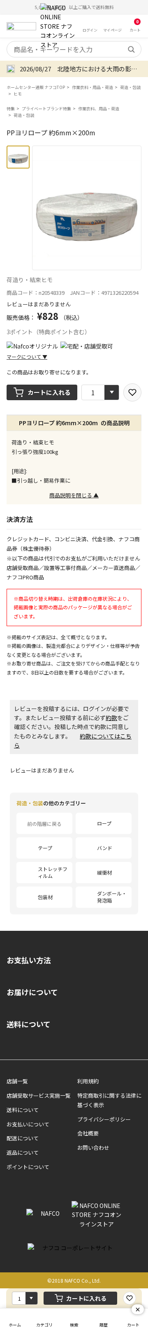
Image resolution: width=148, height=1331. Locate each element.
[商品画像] (18, 157)
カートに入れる (49, 392)
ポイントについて (28, 1167)
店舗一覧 (17, 1081)
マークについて (27, 356)
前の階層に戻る (44, 823)
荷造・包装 (130, 87)
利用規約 (88, 1081)
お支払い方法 (29, 960)
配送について (23, 1138)
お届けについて (32, 992)
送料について (29, 1024)
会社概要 (88, 1133)
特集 (11, 108)
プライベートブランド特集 (46, 108)
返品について (23, 1152)
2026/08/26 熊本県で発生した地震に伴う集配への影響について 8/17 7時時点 (83, 68)
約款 (111, 717)
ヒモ (18, 94)
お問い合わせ (93, 1147)
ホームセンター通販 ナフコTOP (36, 87)
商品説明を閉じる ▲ (74, 495)
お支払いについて (28, 1124)
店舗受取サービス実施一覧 (39, 1095)
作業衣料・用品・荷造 (92, 87)
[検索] (131, 49)
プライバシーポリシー (104, 1119)
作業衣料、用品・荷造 (98, 108)
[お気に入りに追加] (132, 392)
